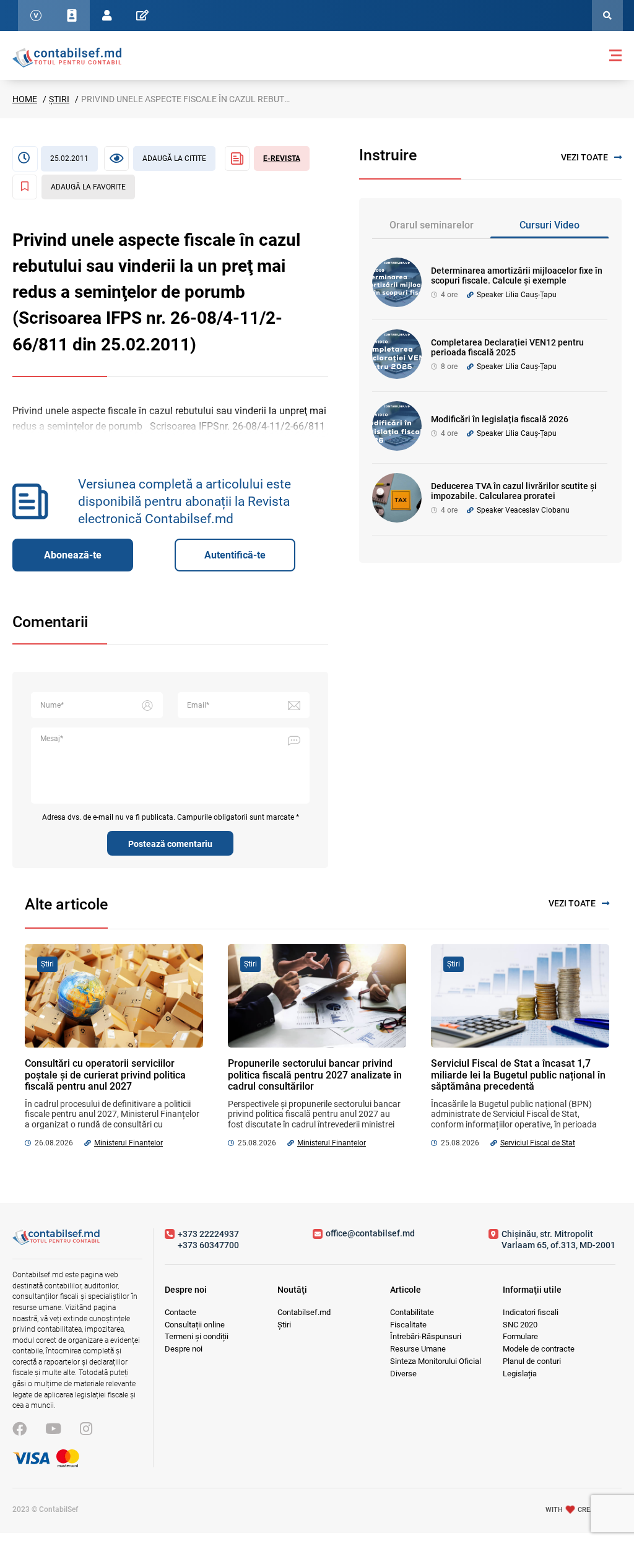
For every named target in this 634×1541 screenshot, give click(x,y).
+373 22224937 (208, 1234)
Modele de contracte (539, 1348)
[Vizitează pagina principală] (66, 57)
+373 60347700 (208, 1245)
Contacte (180, 1312)
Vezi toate (584, 157)
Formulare (520, 1336)
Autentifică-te (235, 555)
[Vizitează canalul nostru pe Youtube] (53, 1429)
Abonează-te (73, 555)
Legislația (520, 1373)
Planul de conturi (532, 1361)
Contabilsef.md (304, 1312)
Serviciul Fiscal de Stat (537, 1143)
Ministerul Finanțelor (128, 1143)
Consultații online (195, 1324)
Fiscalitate (408, 1324)
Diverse (403, 1373)
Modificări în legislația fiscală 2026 (499, 419)
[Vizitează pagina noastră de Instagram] (86, 1429)
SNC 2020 (520, 1324)
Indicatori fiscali (530, 1312)
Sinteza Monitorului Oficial (435, 1361)
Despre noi (183, 1348)
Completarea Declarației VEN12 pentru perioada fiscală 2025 (507, 347)
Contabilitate (412, 1312)
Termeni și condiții (196, 1336)
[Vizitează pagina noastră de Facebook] (19, 1429)
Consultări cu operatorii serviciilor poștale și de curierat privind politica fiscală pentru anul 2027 (105, 1074)
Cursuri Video (549, 225)
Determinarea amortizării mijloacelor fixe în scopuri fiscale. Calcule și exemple (516, 276)
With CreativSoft (583, 1509)
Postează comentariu (170, 844)
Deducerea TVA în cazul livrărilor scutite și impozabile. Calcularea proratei (514, 491)
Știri (59, 99)
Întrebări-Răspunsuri (425, 1336)
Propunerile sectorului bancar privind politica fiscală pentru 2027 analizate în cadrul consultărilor (315, 1074)
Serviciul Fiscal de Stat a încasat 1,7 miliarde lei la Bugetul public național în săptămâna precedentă (518, 1074)
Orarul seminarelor (431, 225)
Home (24, 99)
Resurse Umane (418, 1348)
